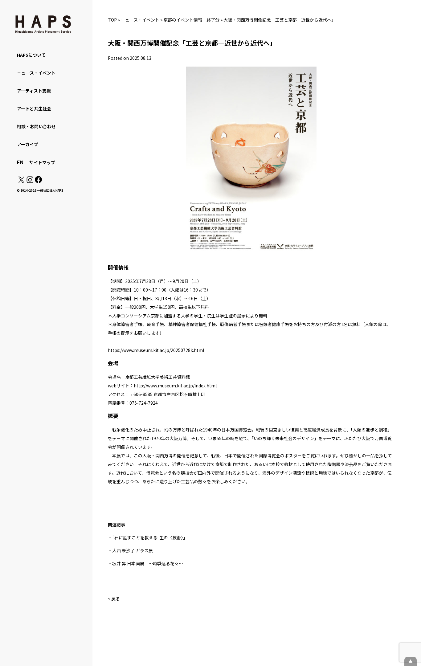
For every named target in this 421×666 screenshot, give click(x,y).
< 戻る (114, 598)
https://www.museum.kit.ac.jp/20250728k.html (156, 350)
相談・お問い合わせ (36, 126)
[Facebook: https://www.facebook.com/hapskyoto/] (38, 181)
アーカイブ (27, 144)
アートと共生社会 (34, 108)
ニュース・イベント (140, 20)
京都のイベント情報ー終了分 (191, 20)
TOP (112, 20)
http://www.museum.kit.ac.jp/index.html (175, 385)
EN (20, 162)
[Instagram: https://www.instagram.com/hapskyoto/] (30, 181)
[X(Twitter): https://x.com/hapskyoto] (21, 181)
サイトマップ (42, 162)
